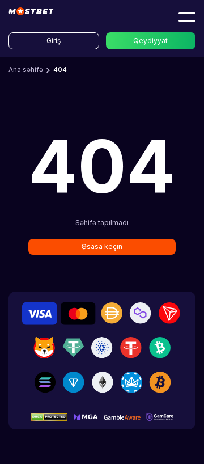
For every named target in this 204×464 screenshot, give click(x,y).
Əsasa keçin (102, 246)
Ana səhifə (25, 69)
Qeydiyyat (150, 40)
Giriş (53, 40)
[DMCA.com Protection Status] (49, 416)
